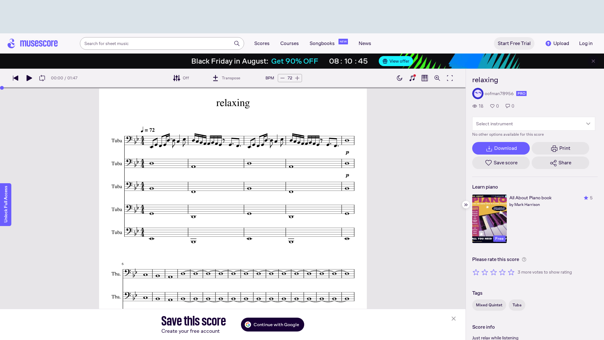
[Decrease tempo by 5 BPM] (282, 78)
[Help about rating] (524, 259)
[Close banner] (593, 61)
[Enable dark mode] (399, 78)
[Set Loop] (42, 78)
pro (521, 93)
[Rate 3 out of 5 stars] (493, 272)
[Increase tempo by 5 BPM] (297, 78)
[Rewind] (15, 78)
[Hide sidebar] (466, 204)
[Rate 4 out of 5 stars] (502, 272)
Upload (561, 43)
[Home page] (33, 43)
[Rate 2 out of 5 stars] (485, 272)
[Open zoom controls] (437, 78)
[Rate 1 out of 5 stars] (476, 272)
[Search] (237, 43)
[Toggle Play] (29, 78)
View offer (399, 61)
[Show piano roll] (424, 78)
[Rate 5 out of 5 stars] (511, 272)
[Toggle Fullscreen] (450, 78)
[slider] (2, 88)
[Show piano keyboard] (412, 78)
